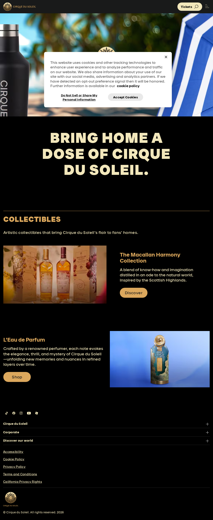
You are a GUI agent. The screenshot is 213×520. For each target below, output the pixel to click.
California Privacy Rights (22, 482)
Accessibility (13, 452)
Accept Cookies (125, 97)
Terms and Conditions (20, 474)
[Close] (166, 57)
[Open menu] (207, 7)
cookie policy (128, 86)
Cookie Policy (14, 459)
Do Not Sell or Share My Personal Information (79, 97)
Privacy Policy (14, 467)
